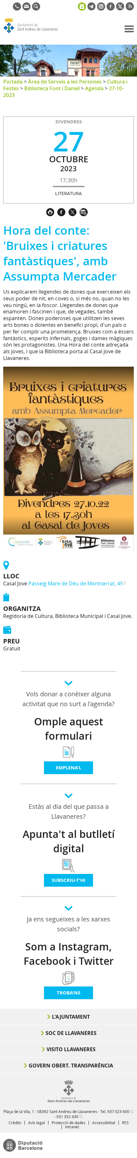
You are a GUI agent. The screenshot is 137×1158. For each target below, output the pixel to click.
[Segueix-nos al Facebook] (110, 8)
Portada (13, 81)
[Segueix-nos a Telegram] (91, 8)
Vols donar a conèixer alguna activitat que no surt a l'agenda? (68, 699)
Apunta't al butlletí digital (69, 841)
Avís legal (36, 1122)
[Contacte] (26, 8)
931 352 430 (67, 1116)
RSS (125, 1122)
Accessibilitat (103, 1122)
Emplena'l (68, 767)
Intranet (72, 1126)
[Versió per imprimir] (51, 211)
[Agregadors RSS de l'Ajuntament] (130, 8)
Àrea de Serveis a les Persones (65, 81)
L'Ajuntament (71, 1016)
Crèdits (15, 1122)
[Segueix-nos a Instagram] (101, 8)
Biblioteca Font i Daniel (52, 88)
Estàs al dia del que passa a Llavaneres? (69, 811)
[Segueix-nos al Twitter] (120, 8)
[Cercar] (36, 8)
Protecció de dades (68, 1122)
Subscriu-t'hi (68, 880)
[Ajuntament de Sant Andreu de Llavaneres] (68, 1100)
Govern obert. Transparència (71, 1065)
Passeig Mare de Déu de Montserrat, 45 (75, 583)
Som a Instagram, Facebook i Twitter (69, 954)
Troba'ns (68, 992)
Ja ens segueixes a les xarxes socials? (68, 924)
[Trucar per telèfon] (17, 8)
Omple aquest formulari (68, 729)
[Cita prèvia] (82, 5)
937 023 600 (118, 1111)
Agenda (94, 88)
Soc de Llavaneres (71, 1033)
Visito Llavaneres (71, 1049)
